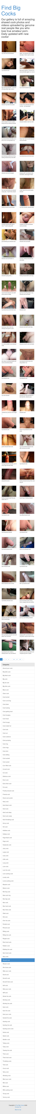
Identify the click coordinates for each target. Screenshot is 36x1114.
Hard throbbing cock (8, 819)
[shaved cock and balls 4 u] (9, 252)
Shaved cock (6, 960)
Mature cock (6, 888)
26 (14, 659)
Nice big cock (6, 899)
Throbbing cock (7, 1061)
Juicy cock (5, 848)
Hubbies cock (6, 830)
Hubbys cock (6, 834)
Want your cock (7, 1079)
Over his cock (6, 920)
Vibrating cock (6, 1075)
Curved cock (6, 769)
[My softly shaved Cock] (27, 508)
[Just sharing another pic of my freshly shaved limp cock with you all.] (9, 149)
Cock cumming (7, 700)
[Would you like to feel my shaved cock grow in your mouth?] (9, 320)
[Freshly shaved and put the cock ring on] (27, 474)
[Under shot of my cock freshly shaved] (27, 183)
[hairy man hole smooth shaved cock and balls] (27, 132)
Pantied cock (6, 924)
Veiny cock (6, 1072)
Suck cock (5, 1007)
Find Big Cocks (10, 10)
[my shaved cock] (9, 64)
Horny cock (6, 823)
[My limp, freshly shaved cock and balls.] (27, 252)
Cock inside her (7, 726)
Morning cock (6, 892)
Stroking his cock (7, 1003)
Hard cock (5, 809)
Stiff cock (5, 992)
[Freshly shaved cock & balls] (9, 201)
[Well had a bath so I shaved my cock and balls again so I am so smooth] (27, 64)
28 (20, 659)
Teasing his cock (7, 1050)
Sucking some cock (8, 1029)
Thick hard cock (7, 1057)
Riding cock (6, 931)
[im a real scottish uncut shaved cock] (9, 337)
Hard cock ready (7, 816)
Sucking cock (6, 1021)
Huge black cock (7, 837)
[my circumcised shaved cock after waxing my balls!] (27, 440)
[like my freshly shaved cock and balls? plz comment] (9, 628)
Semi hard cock (7, 953)
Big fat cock (6, 682)
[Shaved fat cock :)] (9, 474)
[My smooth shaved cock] (27, 81)
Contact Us (18, 1107)
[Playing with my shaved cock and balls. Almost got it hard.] (27, 166)
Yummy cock (6, 1097)
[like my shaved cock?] (27, 577)
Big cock (5, 679)
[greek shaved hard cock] (9, 440)
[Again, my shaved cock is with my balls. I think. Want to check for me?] (27, 47)
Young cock (6, 1093)
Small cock (6, 974)
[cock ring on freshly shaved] (27, 491)
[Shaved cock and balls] (27, 235)
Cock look (5, 729)
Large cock (6, 852)
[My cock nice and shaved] (9, 47)
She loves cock (7, 967)
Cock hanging (6, 715)
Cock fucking (6, 708)
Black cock (6, 690)
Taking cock (6, 1043)
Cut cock (5, 773)
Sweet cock (6, 1036)
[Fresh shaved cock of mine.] (9, 577)
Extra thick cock (7, 783)
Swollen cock (6, 1039)
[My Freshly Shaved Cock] (9, 594)
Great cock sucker (8, 798)
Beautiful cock (6, 672)
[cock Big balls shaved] (9, 525)
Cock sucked (6, 758)
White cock (6, 1086)
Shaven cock (6, 964)
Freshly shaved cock (8, 791)
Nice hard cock (7, 906)
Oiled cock (5, 913)
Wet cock (5, 1083)
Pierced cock (6, 928)
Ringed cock (6, 938)
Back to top (18, 1109)
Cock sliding (6, 755)
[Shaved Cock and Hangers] (9, 166)
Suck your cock (7, 1014)
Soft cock (5, 985)
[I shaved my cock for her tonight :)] (9, 406)
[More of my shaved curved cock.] (27, 423)
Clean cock (6, 693)
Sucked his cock (7, 1018)
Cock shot (5, 751)
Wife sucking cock (8, 1090)
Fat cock (5, 787)
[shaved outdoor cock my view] (27, 115)
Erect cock (5, 780)
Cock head (6, 719)
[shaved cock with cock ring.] (27, 320)
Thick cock (6, 1054)
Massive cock (6, 884)
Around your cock (7, 668)
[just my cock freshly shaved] (27, 611)
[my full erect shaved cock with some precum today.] (9, 286)
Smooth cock (6, 978)
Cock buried (6, 697)
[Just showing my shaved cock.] (9, 235)
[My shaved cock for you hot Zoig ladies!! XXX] (27, 354)
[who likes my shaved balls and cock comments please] (9, 354)
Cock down (6, 704)
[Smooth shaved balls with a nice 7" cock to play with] (9, 218)
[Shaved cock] (27, 406)
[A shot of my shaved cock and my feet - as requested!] (27, 98)
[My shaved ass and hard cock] (27, 149)
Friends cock (6, 794)
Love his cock (6, 870)
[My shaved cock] (9, 372)
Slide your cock (7, 971)
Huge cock (6, 841)
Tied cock (5, 1065)
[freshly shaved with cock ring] (27, 269)
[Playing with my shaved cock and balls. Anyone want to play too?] (27, 628)
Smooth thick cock (8, 982)
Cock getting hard (7, 711)
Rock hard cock (7, 942)
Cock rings (6, 747)
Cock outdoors (7, 737)
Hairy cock (5, 801)
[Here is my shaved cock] (27, 543)
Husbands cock (7, 845)
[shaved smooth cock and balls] (27, 337)
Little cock (5, 859)
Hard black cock (7, 805)
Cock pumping (7, 740)
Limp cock (5, 855)
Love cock (5, 866)
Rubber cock (6, 946)
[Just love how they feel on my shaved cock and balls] (27, 286)
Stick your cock (7, 989)
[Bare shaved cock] (9, 560)
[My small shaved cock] (9, 543)
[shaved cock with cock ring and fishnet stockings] (9, 611)
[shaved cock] (27, 303)
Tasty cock (6, 1047)
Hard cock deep (7, 812)
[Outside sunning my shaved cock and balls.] (27, 218)
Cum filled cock (7, 765)
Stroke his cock (7, 996)
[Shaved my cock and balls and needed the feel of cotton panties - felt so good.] (27, 645)
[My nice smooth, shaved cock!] (27, 201)
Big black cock (7, 675)
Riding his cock (7, 935)
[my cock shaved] (9, 389)
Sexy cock (5, 956)
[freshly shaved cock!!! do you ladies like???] (9, 491)
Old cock (5, 917)
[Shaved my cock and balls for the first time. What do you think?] (27, 389)
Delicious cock (7, 776)
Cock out (5, 733)
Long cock (5, 863)
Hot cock (5, 827)
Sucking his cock (7, 1025)
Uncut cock (6, 1068)
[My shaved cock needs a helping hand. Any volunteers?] (9, 645)
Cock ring (5, 744)
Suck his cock (6, 1010)
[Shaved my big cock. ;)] (9, 269)
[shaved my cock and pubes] (9, 98)
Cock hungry (6, 722)
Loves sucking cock (8, 881)
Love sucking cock (8, 874)
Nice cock (5, 902)
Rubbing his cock (7, 949)
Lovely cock (6, 877)
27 (17, 659)
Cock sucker (6, 762)
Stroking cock (6, 1000)
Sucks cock (6, 1032)
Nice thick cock (7, 910)
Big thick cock (6, 686)
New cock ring (6, 895)
